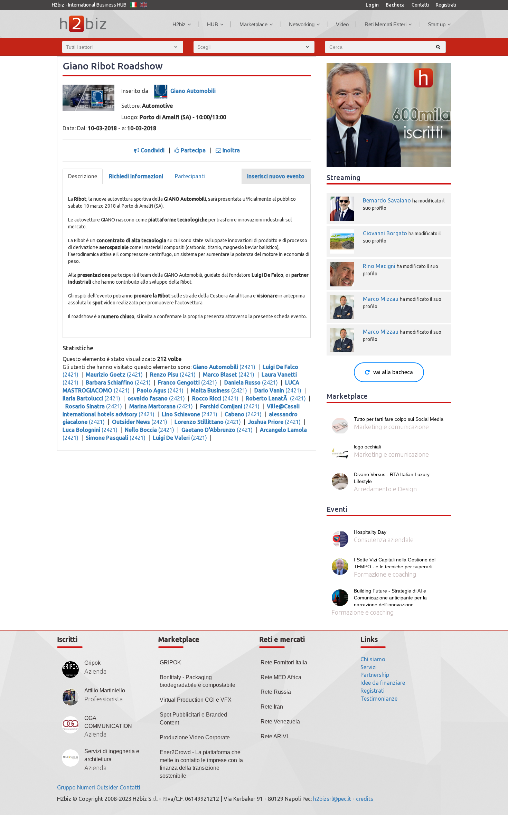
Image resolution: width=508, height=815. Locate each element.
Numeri (86, 787)
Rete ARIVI (274, 736)
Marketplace (253, 24)
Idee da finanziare (382, 683)
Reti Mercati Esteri (385, 24)
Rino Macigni (379, 266)
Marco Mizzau (380, 299)
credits (364, 799)
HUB (212, 24)
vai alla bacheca (393, 372)
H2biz (179, 24)
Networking (301, 24)
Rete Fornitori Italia (284, 662)
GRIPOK (170, 662)
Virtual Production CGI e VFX (196, 700)
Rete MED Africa (281, 677)
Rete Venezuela (280, 721)
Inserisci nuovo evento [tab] (275, 176)
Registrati (446, 5)
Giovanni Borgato (385, 233)
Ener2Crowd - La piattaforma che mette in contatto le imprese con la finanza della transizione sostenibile (201, 764)
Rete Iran (272, 707)
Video (342, 24)
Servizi (368, 667)
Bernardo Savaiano (387, 200)
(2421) (225, 367)
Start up (436, 24)
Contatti (420, 5)
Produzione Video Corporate (195, 737)
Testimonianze (378, 698)
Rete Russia (276, 692)
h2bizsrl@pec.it (332, 799)
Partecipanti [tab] (190, 176)
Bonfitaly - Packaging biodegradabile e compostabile (197, 681)
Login (372, 5)
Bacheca (395, 5)
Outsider (107, 787)
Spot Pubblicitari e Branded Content (193, 719)
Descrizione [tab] (82, 176)
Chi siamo (372, 659)
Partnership (374, 675)
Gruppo (66, 787)
